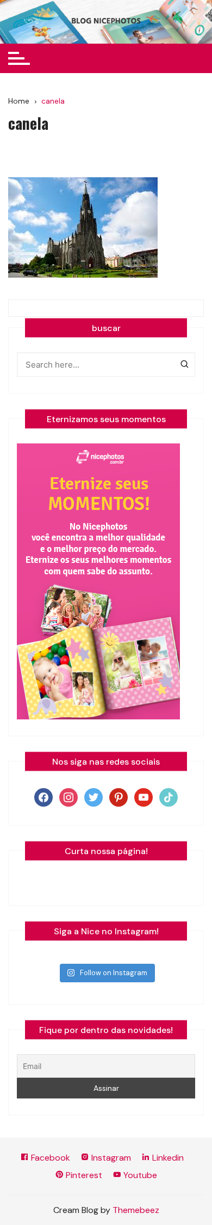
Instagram (110, 1157)
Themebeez (136, 1210)
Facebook (49, 1157)
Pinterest (83, 1175)
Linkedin (167, 1157)
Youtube (139, 1175)
